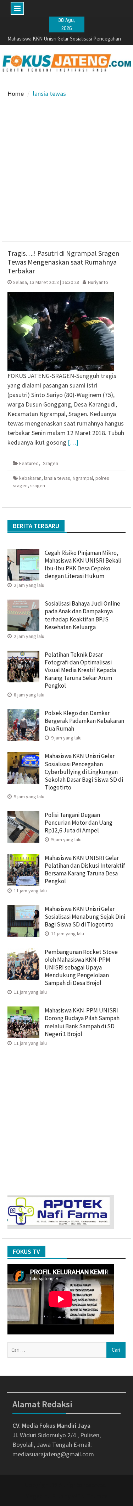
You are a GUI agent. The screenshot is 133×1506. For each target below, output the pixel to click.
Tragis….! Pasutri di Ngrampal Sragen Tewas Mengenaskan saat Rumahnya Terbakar (63, 262)
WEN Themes (90, 1496)
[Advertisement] (66, 172)
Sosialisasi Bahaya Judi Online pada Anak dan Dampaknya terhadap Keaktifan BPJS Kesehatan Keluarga (82, 615)
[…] (73, 442)
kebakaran (30, 478)
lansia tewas (57, 478)
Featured (29, 463)
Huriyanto (98, 282)
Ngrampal (83, 478)
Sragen (50, 463)
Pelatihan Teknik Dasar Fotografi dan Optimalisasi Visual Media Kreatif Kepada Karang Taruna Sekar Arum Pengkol (80, 670)
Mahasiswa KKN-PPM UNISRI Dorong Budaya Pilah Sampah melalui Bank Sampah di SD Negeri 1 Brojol (82, 1021)
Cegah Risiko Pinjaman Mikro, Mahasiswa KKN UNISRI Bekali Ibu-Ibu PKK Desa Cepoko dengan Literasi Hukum (83, 564)
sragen (37, 485)
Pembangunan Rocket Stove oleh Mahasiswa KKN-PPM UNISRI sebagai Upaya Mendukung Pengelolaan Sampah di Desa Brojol (81, 967)
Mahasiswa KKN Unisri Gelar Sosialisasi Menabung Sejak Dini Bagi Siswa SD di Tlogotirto (85, 916)
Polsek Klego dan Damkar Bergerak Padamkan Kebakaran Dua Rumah (84, 720)
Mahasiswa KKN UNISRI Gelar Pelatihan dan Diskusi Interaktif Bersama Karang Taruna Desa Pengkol (85, 869)
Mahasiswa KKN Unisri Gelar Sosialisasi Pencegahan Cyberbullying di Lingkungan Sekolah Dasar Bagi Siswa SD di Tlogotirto (84, 771)
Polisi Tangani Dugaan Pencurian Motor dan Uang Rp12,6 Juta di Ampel (78, 822)
